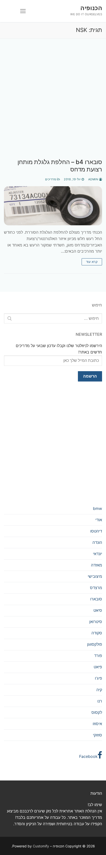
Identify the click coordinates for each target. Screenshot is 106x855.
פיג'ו (98, 678)
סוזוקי (97, 735)
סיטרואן (95, 621)
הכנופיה (91, 8)
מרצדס (96, 587)
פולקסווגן (94, 644)
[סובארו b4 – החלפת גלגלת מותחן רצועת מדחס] (53, 205)
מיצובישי (95, 576)
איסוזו (97, 723)
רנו (99, 701)
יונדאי (97, 553)
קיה (99, 689)
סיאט (97, 610)
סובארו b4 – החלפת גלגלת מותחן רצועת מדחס (60, 165)
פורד (98, 655)
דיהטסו (96, 531)
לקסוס (96, 712)
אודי (98, 519)
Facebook (88, 756)
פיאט (98, 666)
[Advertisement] (53, 103)
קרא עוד (92, 262)
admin (93, 179)
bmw (97, 508)
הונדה (97, 542)
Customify (41, 846)
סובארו (96, 598)
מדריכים (51, 179)
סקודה (96, 632)
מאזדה (96, 565)
